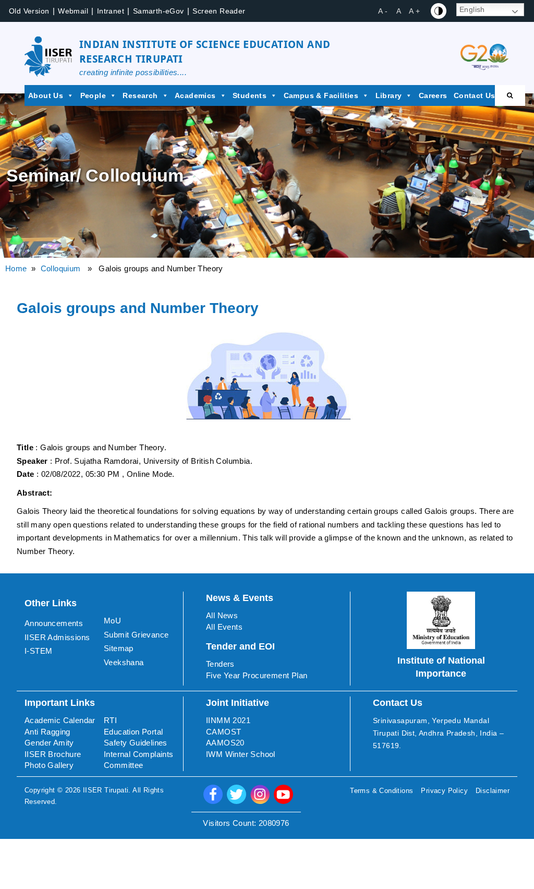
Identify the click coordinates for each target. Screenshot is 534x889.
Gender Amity (49, 742)
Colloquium (61, 268)
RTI (110, 720)
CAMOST (223, 731)
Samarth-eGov (158, 11)
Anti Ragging (47, 731)
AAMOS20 (225, 742)
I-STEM (38, 650)
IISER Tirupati (106, 790)
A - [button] (382, 11)
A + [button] (414, 11)
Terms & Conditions (381, 791)
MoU (112, 620)
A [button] (398, 11)
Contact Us (474, 95)
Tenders (220, 663)
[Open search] (510, 95)
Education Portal (133, 731)
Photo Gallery (49, 765)
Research (140, 95)
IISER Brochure (53, 754)
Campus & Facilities (321, 95)
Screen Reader (218, 11)
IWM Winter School (240, 754)
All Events (224, 626)
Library (388, 95)
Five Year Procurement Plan (256, 675)
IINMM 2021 (228, 720)
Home (16, 268)
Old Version (29, 11)
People (93, 95)
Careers (433, 95)
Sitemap (119, 648)
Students (249, 95)
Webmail (73, 11)
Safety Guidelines (135, 742)
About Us (45, 95)
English (472, 9)
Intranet (110, 11)
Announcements (54, 623)
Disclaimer (492, 791)
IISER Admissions (57, 637)
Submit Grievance (136, 634)
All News (222, 615)
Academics (195, 95)
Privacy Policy (444, 791)
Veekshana (124, 662)
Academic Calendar (60, 720)
